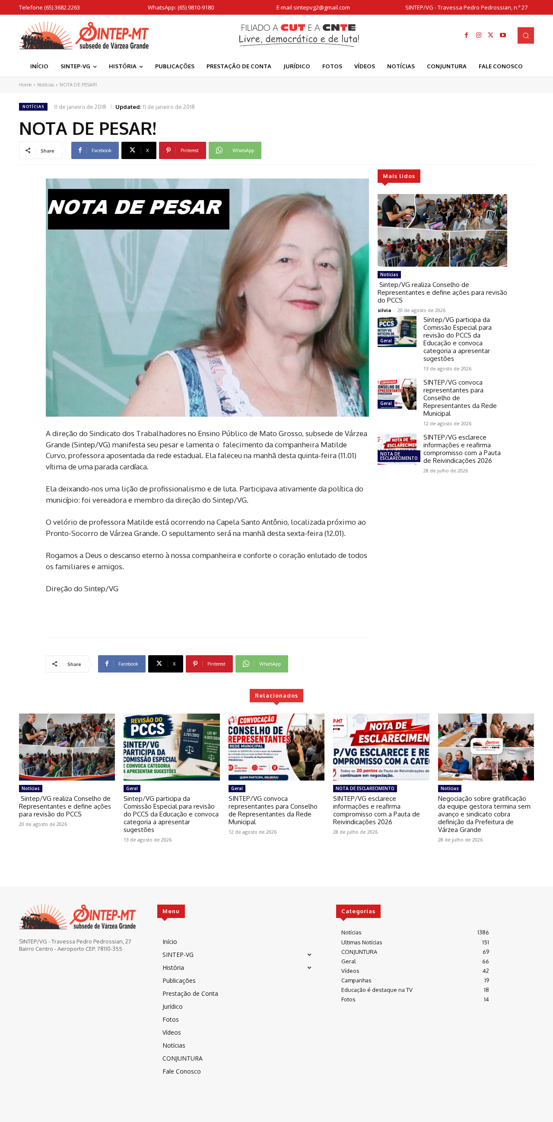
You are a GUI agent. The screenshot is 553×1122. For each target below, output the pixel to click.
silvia (384, 310)
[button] (526, 35)
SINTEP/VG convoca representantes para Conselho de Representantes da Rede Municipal (273, 810)
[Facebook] (467, 35)
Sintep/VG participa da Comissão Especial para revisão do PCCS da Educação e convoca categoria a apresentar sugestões (457, 339)
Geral (386, 341)
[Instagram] (479, 35)
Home (25, 85)
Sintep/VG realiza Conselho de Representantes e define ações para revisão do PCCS (442, 292)
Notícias (45, 85)
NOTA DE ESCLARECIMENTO (399, 456)
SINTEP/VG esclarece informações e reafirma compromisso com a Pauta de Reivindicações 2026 (462, 449)
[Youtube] (503, 35)
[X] (491, 35)
